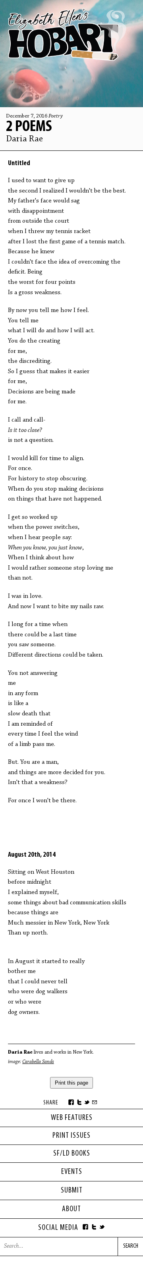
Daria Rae (24, 139)
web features (72, 1118)
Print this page (71, 1083)
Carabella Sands (38, 1061)
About (71, 1209)
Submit (72, 1191)
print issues (71, 1136)
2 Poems (29, 127)
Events (71, 1172)
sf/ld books (71, 1154)
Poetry (55, 116)
